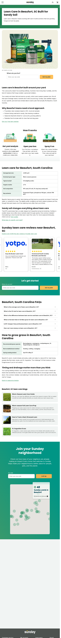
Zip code (10, 473)
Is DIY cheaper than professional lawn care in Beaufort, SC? (23, 324)
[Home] (30, 2)
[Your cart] (57, 2)
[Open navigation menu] (2, 2)
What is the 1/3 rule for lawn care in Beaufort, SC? (20, 311)
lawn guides (14, 217)
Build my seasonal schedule (10, 380)
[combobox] (23, 77)
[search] (52, 2)
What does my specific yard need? (12, 220)
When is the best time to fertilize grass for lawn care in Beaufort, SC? (26, 319)
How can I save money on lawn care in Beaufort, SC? (20, 328)
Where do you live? (13, 73)
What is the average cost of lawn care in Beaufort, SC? (21, 307)
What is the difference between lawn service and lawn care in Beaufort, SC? (28, 315)
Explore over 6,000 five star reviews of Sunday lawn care (19, 234)
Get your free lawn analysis (10, 121)
